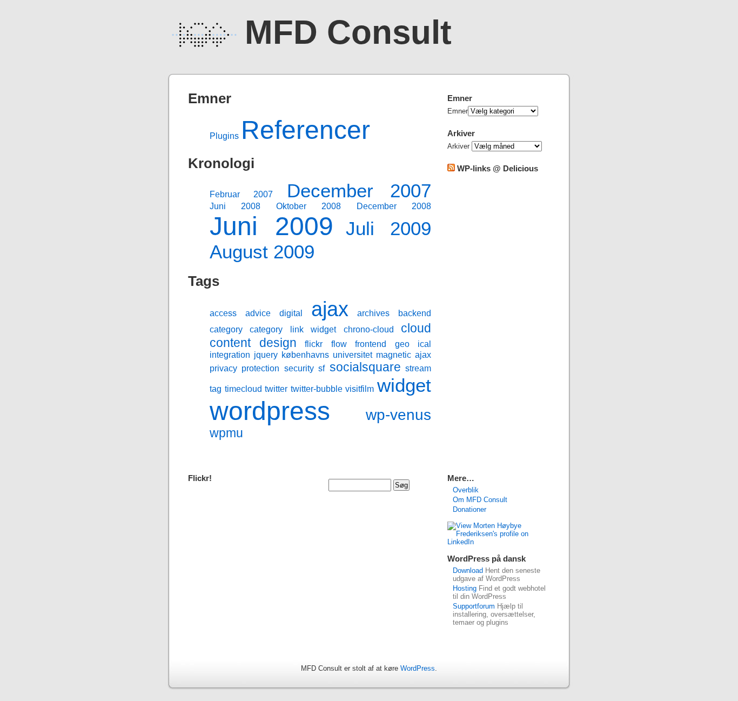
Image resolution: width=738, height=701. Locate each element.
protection (260, 368)
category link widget (293, 329)
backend (414, 313)
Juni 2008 (235, 206)
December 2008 (394, 206)
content (230, 343)
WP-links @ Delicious (497, 168)
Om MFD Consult (480, 500)
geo (402, 344)
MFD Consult (348, 32)
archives (373, 313)
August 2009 (262, 251)
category (226, 329)
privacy (223, 368)
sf (321, 368)
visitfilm (359, 388)
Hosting (465, 588)
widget (404, 385)
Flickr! (200, 478)
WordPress (417, 668)
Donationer (469, 509)
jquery (266, 354)
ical (424, 344)
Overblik (466, 490)
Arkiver (458, 146)
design (278, 343)
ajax (329, 309)
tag (216, 388)
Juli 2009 (388, 228)
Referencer (305, 130)
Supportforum (474, 606)
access (223, 313)
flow (339, 344)
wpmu (226, 433)
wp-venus (398, 414)
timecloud (243, 388)
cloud (416, 328)
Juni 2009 (271, 226)
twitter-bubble (317, 388)
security (299, 368)
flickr (314, 344)
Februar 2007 (241, 194)
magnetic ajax (403, 354)
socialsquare (365, 367)
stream (418, 368)
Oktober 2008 (308, 206)
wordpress (270, 411)
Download (468, 570)
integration (230, 354)
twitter (276, 388)
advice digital (274, 313)
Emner (457, 111)
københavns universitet (326, 354)
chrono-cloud (369, 329)
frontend (370, 344)
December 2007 (359, 190)
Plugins (224, 136)
